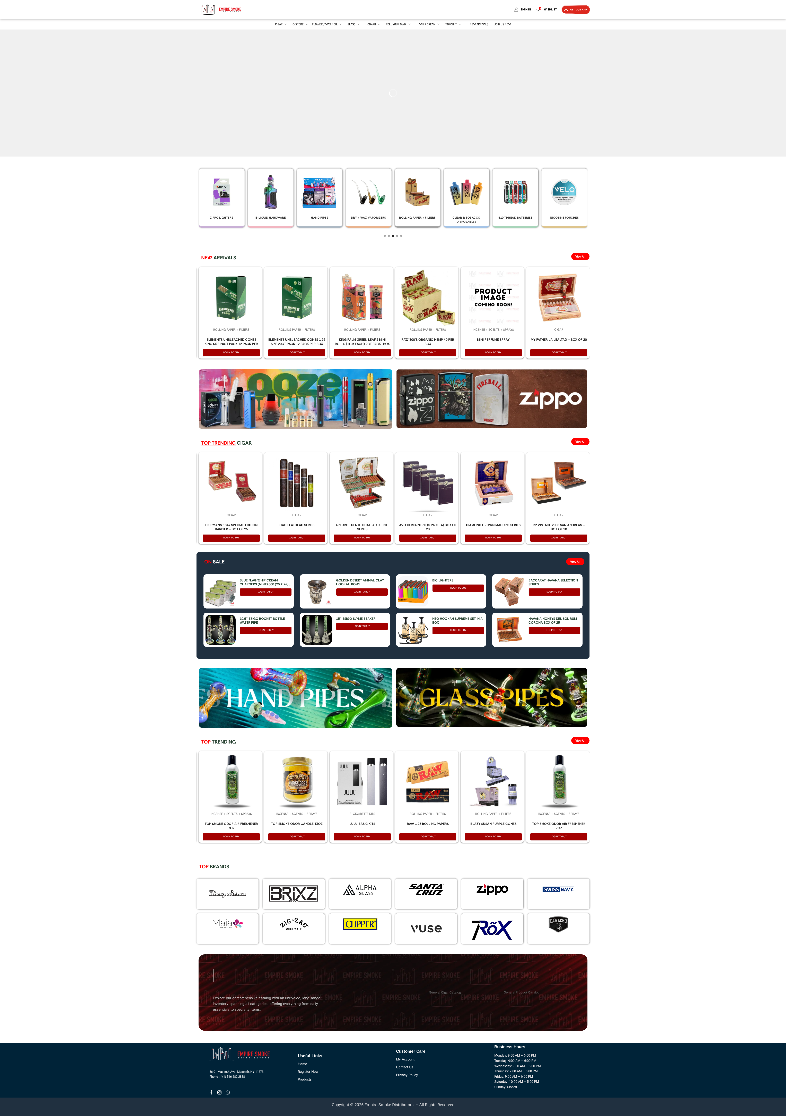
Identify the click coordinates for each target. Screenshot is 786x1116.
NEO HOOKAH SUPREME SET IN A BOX (457, 620)
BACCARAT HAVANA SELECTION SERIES (553, 582)
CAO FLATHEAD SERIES (296, 525)
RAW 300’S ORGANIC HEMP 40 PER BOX (427, 341)
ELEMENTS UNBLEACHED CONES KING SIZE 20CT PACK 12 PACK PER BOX (231, 343)
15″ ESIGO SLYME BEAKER (356, 619)
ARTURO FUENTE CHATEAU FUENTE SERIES (362, 527)
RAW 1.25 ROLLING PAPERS (428, 824)
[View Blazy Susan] (227, 894)
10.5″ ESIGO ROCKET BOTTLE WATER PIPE (262, 620)
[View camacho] (558, 924)
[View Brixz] (293, 894)
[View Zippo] (492, 889)
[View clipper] (359, 924)
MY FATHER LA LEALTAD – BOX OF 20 (559, 339)
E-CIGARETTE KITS (362, 814)
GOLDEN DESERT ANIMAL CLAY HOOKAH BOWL (360, 582)
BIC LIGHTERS (442, 580)
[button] (385, 236)
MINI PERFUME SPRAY (493, 339)
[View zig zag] (293, 924)
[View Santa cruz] (426, 889)
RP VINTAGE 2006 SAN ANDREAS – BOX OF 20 (559, 527)
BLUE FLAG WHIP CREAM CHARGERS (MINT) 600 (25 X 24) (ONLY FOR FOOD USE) (264, 582)
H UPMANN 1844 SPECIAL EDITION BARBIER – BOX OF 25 (231, 527)
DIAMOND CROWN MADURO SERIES (493, 525)
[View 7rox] (492, 928)
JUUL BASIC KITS (362, 824)
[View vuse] (426, 929)
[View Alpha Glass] (359, 889)
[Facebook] (211, 1092)
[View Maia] (227, 923)
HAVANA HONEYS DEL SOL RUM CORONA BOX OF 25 (553, 620)
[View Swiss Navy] (558, 889)
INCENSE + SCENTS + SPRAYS (493, 330)
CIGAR (558, 330)
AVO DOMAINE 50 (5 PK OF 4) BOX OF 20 (427, 527)
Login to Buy (231, 352)
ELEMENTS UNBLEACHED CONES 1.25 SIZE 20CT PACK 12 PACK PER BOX (296, 341)
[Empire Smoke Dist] (240, 1053)
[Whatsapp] (228, 1092)
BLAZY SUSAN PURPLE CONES (493, 824)
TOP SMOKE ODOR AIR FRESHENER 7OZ (231, 826)
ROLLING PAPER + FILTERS (231, 330)
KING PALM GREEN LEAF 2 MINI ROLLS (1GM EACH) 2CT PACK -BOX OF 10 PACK (362, 343)
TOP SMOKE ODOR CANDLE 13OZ (297, 824)
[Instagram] (219, 1092)
